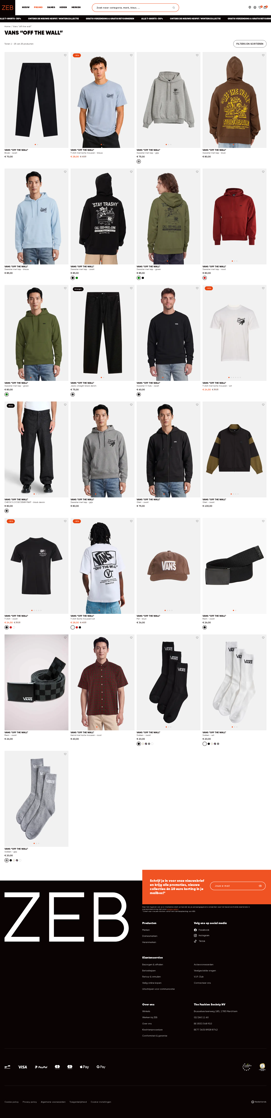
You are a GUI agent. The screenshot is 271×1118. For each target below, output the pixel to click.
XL (60, 148)
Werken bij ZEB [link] (149, 1017)
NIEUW (25, 7)
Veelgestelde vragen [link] (205, 970)
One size (168, 614)
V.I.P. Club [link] (199, 976)
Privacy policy (30, 1102)
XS (13, 148)
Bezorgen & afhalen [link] (152, 964)
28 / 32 (36, 497)
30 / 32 (102, 381)
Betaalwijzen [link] (149, 970)
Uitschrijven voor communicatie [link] (158, 989)
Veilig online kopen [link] (151, 983)
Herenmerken (149, 942)
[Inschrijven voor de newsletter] (260, 886)
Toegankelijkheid (78, 1102)
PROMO (38, 7)
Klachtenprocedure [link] (152, 1029)
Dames (51, 7)
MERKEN (76, 7)
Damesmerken (149, 936)
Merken (146, 930)
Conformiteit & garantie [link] (154, 1035)
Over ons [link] (147, 1023)
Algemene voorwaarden (53, 1102)
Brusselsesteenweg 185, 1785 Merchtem (215, 1011)
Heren (63, 7)
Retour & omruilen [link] (151, 976)
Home (8, 26)
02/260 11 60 (201, 1017)
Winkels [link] (146, 1011)
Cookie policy (12, 1102)
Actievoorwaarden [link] (203, 964)
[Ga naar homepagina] (7, 7)
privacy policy (172, 909)
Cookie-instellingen (101, 1102)
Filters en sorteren (249, 43)
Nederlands (260, 1102)
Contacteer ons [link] (202, 983)
